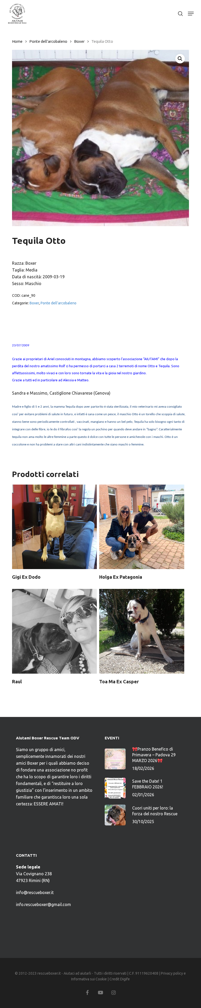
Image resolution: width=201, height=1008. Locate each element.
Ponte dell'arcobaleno (48, 41)
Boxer (79, 41)
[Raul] (54, 631)
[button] (191, 13)
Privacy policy (172, 973)
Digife (125, 979)
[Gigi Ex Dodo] (54, 527)
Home (17, 41)
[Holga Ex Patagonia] (141, 527)
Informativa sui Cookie (89, 979)
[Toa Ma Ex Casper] (141, 631)
